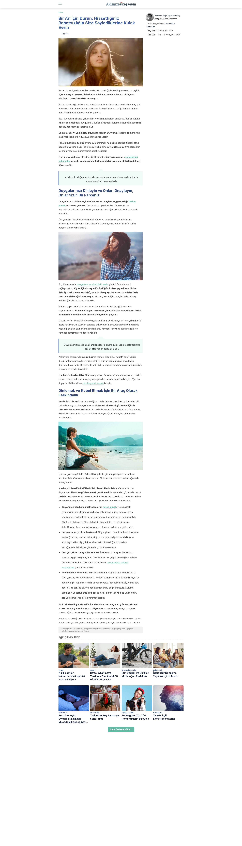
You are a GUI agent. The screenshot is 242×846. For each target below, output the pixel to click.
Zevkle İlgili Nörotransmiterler (164, 717)
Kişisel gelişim (128, 713)
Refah (61, 670)
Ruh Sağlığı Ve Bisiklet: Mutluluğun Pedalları (135, 674)
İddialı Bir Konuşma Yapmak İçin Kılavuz (165, 674)
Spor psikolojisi (129, 670)
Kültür (60, 12)
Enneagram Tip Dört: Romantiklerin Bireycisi (135, 717)
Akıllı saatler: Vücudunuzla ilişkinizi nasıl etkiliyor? (71, 676)
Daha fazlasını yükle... (121, 729)
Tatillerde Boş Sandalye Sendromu (104, 717)
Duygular (94, 713)
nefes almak (109, 507)
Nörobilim (157, 713)
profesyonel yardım (94, 383)
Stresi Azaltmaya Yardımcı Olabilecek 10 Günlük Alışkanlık (104, 676)
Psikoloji (157, 670)
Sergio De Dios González (166, 19)
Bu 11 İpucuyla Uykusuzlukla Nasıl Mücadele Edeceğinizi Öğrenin (71, 719)
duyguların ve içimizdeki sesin (92, 284)
